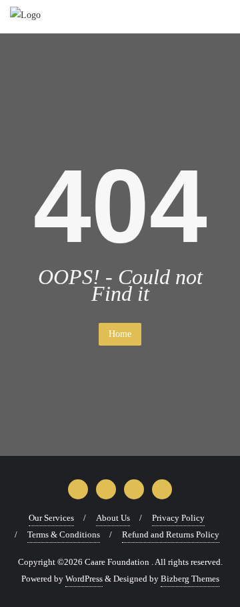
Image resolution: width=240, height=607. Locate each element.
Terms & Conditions (63, 534)
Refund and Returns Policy (170, 534)
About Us (113, 518)
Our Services (51, 518)
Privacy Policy (178, 518)
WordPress (84, 579)
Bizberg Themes (190, 579)
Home (120, 334)
